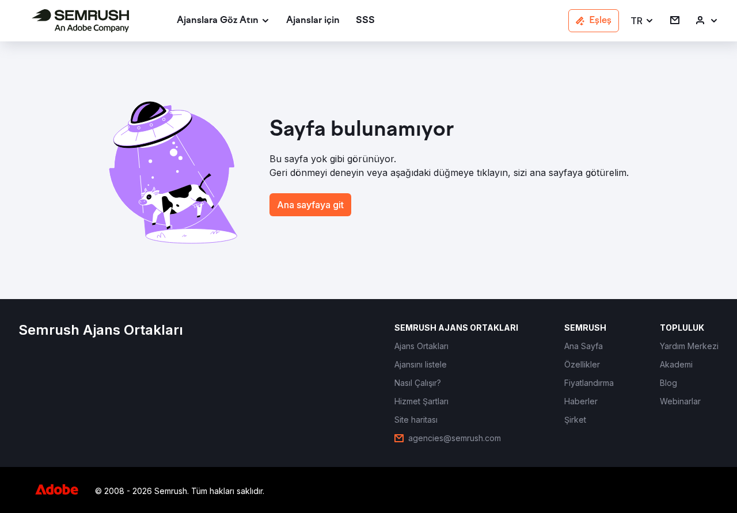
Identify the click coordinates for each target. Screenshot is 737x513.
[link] (313, 21)
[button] (642, 21)
